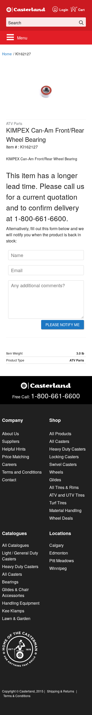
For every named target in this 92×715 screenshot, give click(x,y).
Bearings (10, 582)
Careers (9, 464)
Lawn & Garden (16, 618)
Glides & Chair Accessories (15, 592)
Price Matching (15, 457)
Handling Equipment (20, 603)
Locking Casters (64, 457)
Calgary (56, 545)
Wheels (56, 472)
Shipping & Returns (60, 691)
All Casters (59, 441)
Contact (9, 480)
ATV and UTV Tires (67, 495)
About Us (10, 433)
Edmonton (58, 553)
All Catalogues (15, 545)
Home (7, 53)
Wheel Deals (61, 518)
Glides (55, 480)
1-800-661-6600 (55, 395)
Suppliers (10, 441)
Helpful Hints (14, 449)
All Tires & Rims (64, 487)
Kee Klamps (13, 611)
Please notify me (62, 324)
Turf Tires (57, 503)
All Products (60, 433)
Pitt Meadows (61, 560)
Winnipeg (58, 568)
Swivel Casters (63, 464)
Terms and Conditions (22, 472)
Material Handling (65, 510)
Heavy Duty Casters (67, 449)
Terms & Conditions (16, 695)
